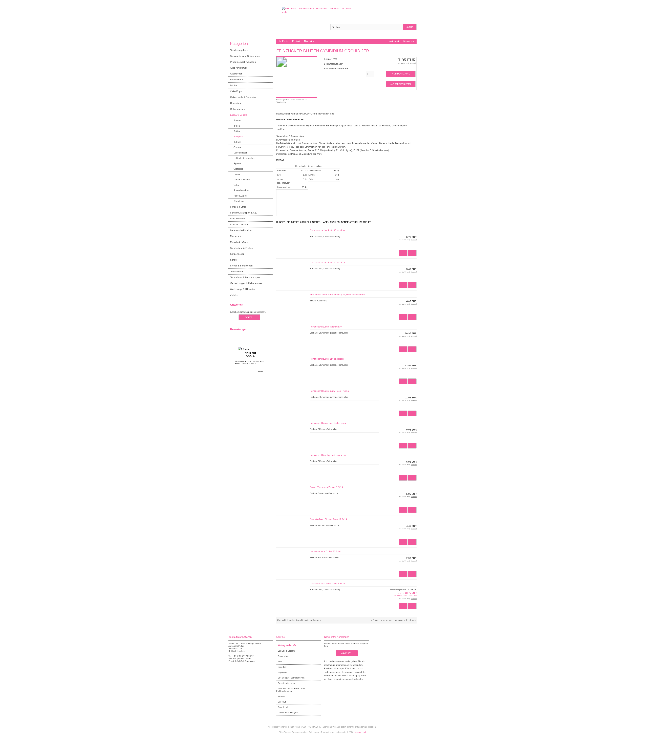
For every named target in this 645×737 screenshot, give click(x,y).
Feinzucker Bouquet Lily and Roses (327, 359)
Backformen (236, 79)
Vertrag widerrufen (287, 645)
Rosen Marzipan (241, 190)
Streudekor (238, 201)
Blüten (236, 126)
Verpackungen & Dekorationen (246, 283)
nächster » (400, 620)
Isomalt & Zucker (239, 224)
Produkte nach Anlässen (243, 62)
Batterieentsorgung (286, 683)
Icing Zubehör (237, 218)
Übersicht (281, 620)
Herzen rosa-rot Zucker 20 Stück (326, 551)
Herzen (236, 174)
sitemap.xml (360, 732)
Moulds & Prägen (239, 242)
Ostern (236, 185)
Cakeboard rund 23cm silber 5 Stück (327, 583)
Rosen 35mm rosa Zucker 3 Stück (326, 487)
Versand (413, 63)
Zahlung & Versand (286, 651)
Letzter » (412, 620)
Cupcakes (235, 103)
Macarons (235, 236)
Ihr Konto (283, 41)
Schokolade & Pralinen (242, 248)
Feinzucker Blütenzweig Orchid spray (328, 423)
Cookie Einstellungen (288, 712)
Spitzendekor (237, 254)
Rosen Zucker (240, 196)
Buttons (237, 142)
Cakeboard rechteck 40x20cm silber (327, 262)
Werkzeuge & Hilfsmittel (242, 289)
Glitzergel (238, 169)
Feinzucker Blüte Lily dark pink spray (328, 455)
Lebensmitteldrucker (241, 230)
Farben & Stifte (238, 206)
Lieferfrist (282, 667)
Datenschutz (283, 656)
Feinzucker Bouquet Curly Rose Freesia (329, 391)
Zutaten (234, 295)
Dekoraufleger (240, 152)
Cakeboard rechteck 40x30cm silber (327, 230)
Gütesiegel (283, 707)
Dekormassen (237, 109)
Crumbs (237, 147)
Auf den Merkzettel (401, 84)
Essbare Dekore (238, 114)
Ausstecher (236, 73)
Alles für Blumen (238, 67)
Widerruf (282, 702)
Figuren (237, 163)
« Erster (374, 620)
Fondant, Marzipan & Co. (243, 212)
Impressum (283, 672)
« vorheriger (386, 620)
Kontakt (296, 41)
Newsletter (309, 41)
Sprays (234, 259)
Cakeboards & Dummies (243, 97)
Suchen (410, 27)
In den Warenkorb (400, 74)
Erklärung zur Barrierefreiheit (291, 678)
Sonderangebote (239, 50)
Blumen (237, 120)
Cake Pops (236, 91)
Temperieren (237, 271)
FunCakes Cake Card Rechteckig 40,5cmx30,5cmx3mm (337, 294)
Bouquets (238, 136)
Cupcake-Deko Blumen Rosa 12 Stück (328, 519)
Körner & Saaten (241, 179)
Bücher (234, 85)
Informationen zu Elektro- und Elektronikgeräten (290, 689)
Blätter (236, 131)
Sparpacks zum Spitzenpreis (245, 56)
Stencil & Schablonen (241, 265)
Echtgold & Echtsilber (244, 158)
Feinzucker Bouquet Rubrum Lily (326, 326)
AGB (280, 662)
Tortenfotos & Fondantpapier (245, 277)
